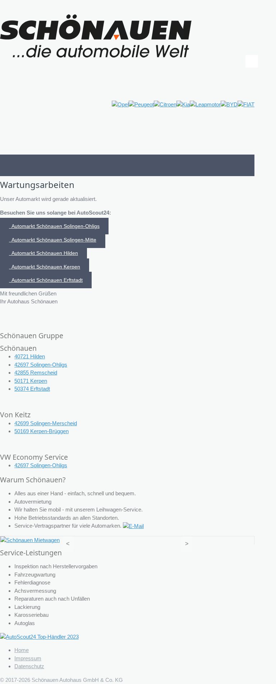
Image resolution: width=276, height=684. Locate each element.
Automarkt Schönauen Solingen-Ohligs (54, 226)
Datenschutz (29, 666)
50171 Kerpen (30, 381)
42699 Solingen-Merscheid (45, 423)
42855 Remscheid (35, 372)
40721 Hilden (29, 356)
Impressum (27, 658)
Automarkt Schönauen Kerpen (44, 267)
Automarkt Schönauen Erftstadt (46, 280)
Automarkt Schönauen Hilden (43, 253)
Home (21, 650)
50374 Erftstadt (32, 389)
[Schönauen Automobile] (96, 35)
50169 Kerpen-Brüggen (41, 431)
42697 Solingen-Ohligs (40, 365)
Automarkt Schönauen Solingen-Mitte (52, 240)
